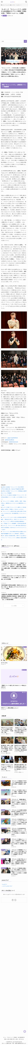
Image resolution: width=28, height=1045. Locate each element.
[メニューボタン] (2, 2)
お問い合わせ (21, 1039)
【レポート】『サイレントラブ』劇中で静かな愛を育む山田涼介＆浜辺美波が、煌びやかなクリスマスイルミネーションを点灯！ (13, 527)
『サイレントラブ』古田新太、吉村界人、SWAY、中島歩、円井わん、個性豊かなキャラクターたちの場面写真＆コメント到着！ (14, 503)
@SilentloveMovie (9, 440)
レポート (4, 15)
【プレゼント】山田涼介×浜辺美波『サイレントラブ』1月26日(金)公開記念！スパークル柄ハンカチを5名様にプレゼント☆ (14, 497)
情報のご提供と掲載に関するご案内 (11, 1039)
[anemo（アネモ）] (14, 2)
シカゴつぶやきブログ (7, 886)
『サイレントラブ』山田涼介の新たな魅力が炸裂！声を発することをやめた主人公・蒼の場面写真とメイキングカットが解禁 (13, 513)
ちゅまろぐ (4, 884)
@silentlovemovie (13, 442)
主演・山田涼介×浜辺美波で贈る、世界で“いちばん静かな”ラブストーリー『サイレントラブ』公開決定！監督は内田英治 (13, 537)
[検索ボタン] (26, 2)
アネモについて (10, 1037)
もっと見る (14, 605)
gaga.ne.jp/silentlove (13, 438)
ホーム (4, 1037)
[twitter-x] (15, 900)
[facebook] (13, 900)
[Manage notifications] (24, 1031)
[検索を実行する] (25, 41)
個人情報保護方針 (21, 1037)
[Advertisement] (14, 28)
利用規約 (15, 1037)
